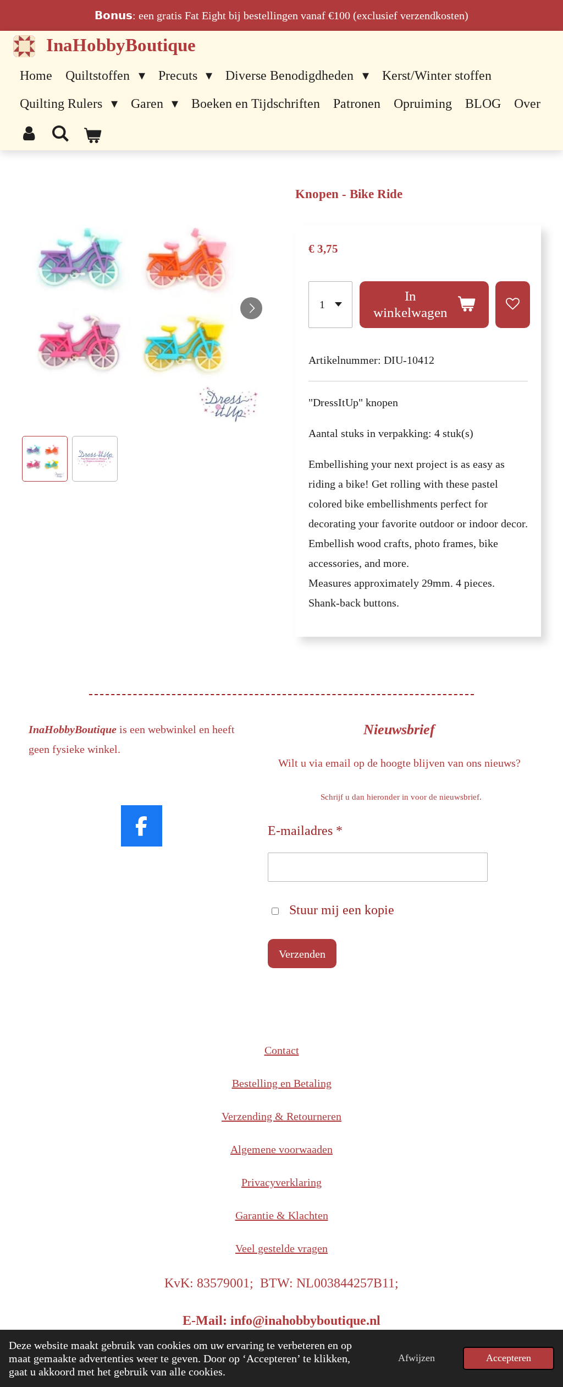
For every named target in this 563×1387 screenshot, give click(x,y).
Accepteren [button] (508, 1357)
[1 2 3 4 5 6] (330, 304)
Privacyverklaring (281, 1182)
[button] (45, 459)
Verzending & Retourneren (281, 1116)
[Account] (29, 134)
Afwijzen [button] (416, 1357)
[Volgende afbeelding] (251, 308)
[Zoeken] (61, 134)
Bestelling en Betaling (282, 1083)
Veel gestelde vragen (281, 1248)
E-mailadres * (305, 830)
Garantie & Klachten (281, 1215)
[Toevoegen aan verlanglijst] (512, 304)
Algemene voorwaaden (281, 1149)
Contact (281, 1050)
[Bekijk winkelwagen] (92, 136)
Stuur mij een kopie (341, 910)
